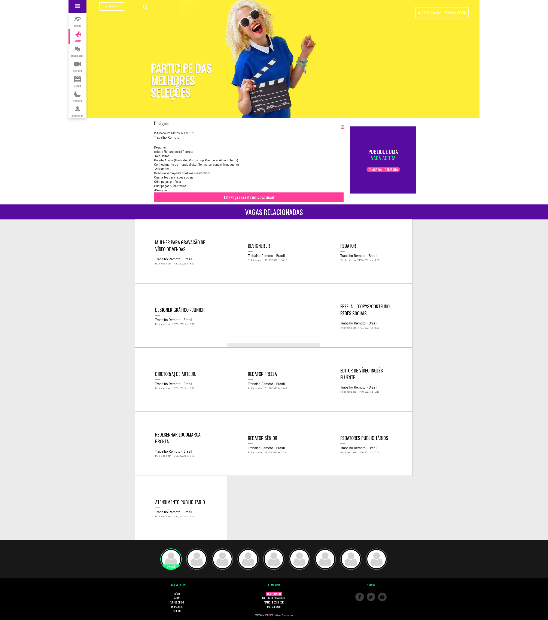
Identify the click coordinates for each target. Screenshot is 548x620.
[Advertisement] (273, 314)
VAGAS (177, 598)
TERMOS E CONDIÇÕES (274, 602)
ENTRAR (112, 6)
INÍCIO (177, 594)
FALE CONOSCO (274, 606)
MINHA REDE (177, 606)
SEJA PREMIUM (274, 594)
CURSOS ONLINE (177, 602)
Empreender (287, 615)
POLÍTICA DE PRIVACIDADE (274, 598)
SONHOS (177, 611)
